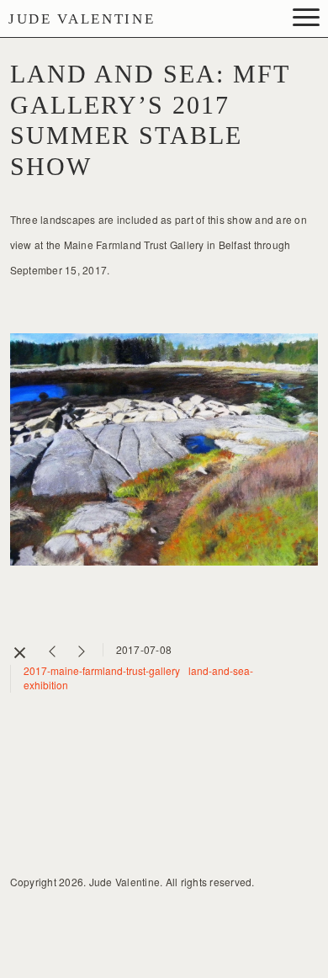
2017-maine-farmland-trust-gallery (102, 670)
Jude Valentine (81, 19)
